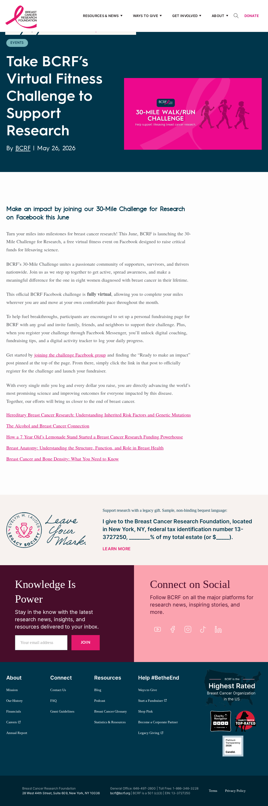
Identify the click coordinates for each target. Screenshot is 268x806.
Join (85, 643)
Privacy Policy (235, 791)
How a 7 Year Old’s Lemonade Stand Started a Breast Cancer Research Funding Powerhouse (94, 436)
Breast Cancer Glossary (110, 711)
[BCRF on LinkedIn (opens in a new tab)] (218, 629)
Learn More (117, 548)
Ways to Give (145, 16)
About (218, 16)
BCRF (23, 149)
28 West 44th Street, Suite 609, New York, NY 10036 (61, 793)
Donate (251, 16)
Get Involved (185, 16)
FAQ (53, 701)
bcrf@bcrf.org (120, 793)
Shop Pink (145, 711)
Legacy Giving (148, 733)
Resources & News (101, 16)
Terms (213, 791)
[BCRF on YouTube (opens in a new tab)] (157, 629)
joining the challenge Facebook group (70, 355)
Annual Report (16, 733)
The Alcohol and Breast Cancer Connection (47, 426)
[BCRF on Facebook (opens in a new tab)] (172, 629)
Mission (12, 690)
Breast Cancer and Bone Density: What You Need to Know (62, 458)
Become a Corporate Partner (158, 722)
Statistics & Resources (110, 722)
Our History (14, 701)
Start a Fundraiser (150, 701)
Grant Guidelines (62, 711)
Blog (97, 690)
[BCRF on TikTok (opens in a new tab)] (203, 629)
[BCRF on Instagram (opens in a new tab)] (188, 629)
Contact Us (58, 690)
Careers (11, 722)
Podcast (99, 701)
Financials (13, 711)
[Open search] (236, 15)
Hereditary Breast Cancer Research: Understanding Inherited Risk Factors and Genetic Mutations (98, 415)
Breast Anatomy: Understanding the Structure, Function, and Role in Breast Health (85, 447)
